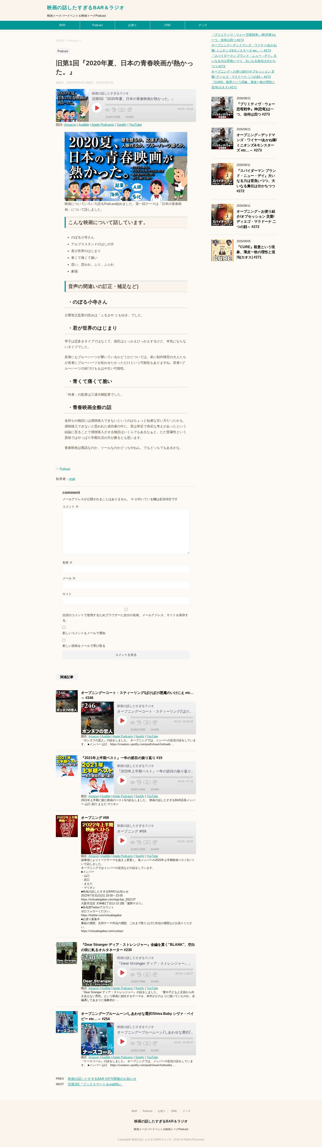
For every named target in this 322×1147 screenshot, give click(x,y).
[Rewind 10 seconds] (114, 110)
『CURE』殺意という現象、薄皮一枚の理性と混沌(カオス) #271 (256, 252)
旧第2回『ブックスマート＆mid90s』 (95, 1084)
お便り (132, 25)
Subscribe (113, 117)
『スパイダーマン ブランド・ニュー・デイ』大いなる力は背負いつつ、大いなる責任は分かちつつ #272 (244, 61)
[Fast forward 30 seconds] (130, 110)
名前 (67, 562)
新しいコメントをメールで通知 (83, 633)
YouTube (135, 124)
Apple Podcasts (103, 124)
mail (72, 479)
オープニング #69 (95, 818)
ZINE (167, 25)
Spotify (122, 124)
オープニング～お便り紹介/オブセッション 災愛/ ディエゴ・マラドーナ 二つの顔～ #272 (256, 219)
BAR (62, 25)
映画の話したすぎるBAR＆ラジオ (86, 7)
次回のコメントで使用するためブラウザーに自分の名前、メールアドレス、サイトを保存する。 (125, 617)
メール (69, 578)
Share (130, 117)
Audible (84, 124)
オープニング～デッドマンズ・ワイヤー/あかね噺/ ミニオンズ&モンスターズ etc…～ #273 (257, 142)
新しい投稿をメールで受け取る (83, 645)
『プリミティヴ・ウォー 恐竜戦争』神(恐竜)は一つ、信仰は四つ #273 (256, 109)
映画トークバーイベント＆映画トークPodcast (161, 1129)
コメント (70, 506)
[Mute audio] (107, 110)
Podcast (97, 25)
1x (121, 109)
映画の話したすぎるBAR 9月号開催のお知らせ (102, 1079)
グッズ (202, 25)
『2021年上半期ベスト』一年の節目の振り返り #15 (121, 758)
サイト (67, 594)
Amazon (70, 124)
